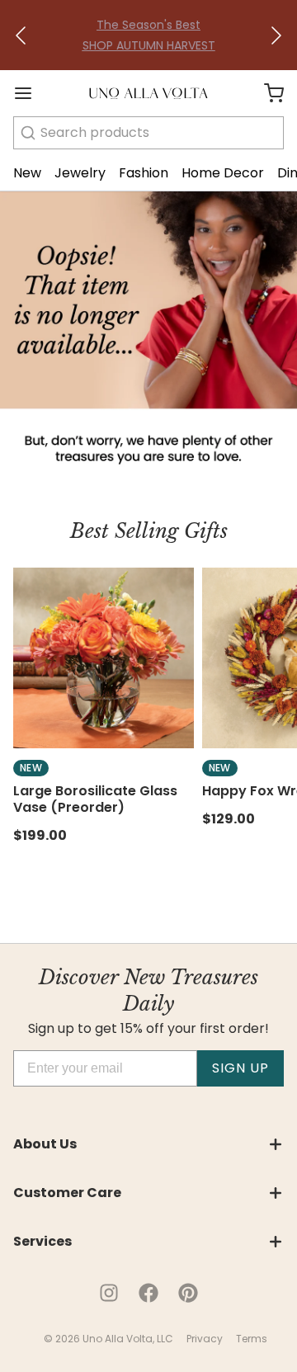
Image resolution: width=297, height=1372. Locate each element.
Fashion (143, 172)
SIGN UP (240, 1067)
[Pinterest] (188, 1293)
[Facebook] (148, 1293)
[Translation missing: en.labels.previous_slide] (21, 35)
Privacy (204, 1339)
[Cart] (267, 93)
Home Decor (223, 172)
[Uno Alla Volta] (148, 93)
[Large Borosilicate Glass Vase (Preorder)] (103, 658)
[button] (21, 35)
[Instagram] (109, 1293)
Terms (251, 1339)
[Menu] (29, 93)
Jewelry (80, 172)
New (27, 172)
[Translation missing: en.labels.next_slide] (275, 35)
